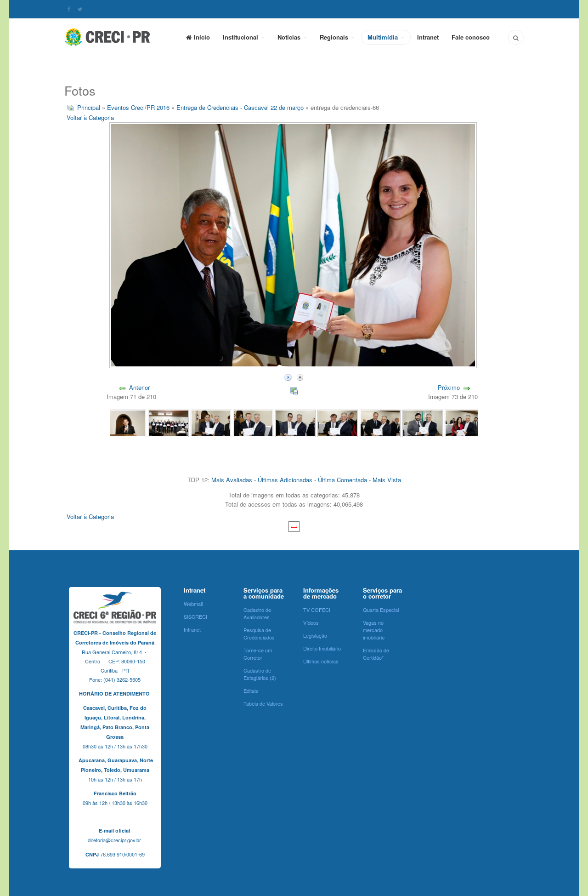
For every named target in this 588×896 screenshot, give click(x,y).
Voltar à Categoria (90, 117)
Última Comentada (342, 479)
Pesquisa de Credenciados (259, 633)
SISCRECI (195, 616)
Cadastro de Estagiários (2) (259, 674)
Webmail (193, 603)
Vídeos (311, 622)
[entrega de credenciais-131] (380, 422)
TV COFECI (316, 609)
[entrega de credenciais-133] (295, 422)
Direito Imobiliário (322, 648)
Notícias (289, 37)
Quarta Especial (381, 609)
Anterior (139, 387)
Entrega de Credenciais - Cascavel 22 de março (240, 107)
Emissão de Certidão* (376, 653)
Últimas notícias (321, 661)
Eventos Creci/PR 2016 (138, 107)
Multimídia (384, 37)
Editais (250, 690)
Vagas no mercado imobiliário (373, 630)
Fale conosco (471, 37)
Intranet (428, 37)
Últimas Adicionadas (285, 479)
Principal (88, 107)
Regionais (335, 37)
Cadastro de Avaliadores (257, 613)
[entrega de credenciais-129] (465, 422)
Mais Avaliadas (231, 479)
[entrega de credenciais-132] (337, 422)
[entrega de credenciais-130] (422, 422)
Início (202, 37)
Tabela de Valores (263, 703)
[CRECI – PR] (108, 37)
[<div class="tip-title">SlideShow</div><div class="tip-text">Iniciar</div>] (288, 376)
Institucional (241, 37)
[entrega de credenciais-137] (126, 422)
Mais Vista (387, 479)
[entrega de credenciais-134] (253, 422)
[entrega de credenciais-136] (168, 422)
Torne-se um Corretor (257, 653)
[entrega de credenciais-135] (211, 422)
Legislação (315, 635)
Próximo (449, 387)
